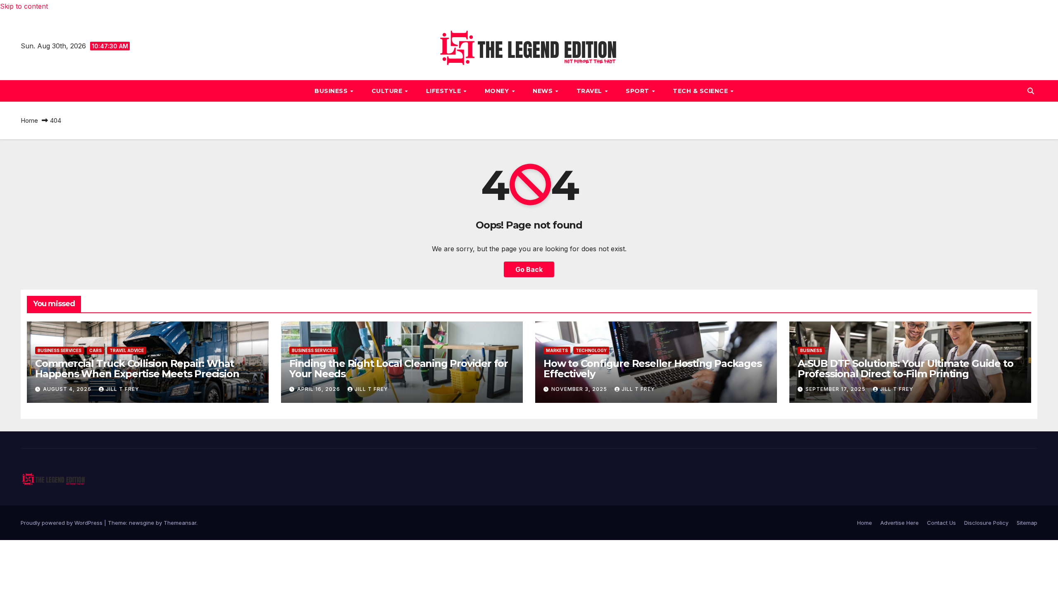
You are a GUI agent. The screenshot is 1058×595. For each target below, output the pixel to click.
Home (29, 120)
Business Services (59, 350)
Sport (638, 91)
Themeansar (180, 522)
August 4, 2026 (68, 389)
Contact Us (941, 522)
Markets (557, 350)
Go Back (529, 269)
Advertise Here (899, 522)
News (544, 91)
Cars (95, 350)
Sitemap (1027, 522)
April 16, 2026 (319, 389)
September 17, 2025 (836, 389)
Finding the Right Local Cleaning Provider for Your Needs (398, 368)
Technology (591, 350)
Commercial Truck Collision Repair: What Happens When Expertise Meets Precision (137, 368)
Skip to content (24, 6)
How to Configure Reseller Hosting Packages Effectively (652, 368)
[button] (1030, 91)
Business (332, 91)
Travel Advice (127, 350)
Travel (590, 91)
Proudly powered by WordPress (62, 522)
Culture (388, 91)
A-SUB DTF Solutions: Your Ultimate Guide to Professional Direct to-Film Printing (905, 368)
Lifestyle (444, 91)
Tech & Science (701, 91)
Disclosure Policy (986, 522)
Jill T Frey (122, 389)
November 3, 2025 (580, 389)
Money (498, 91)
